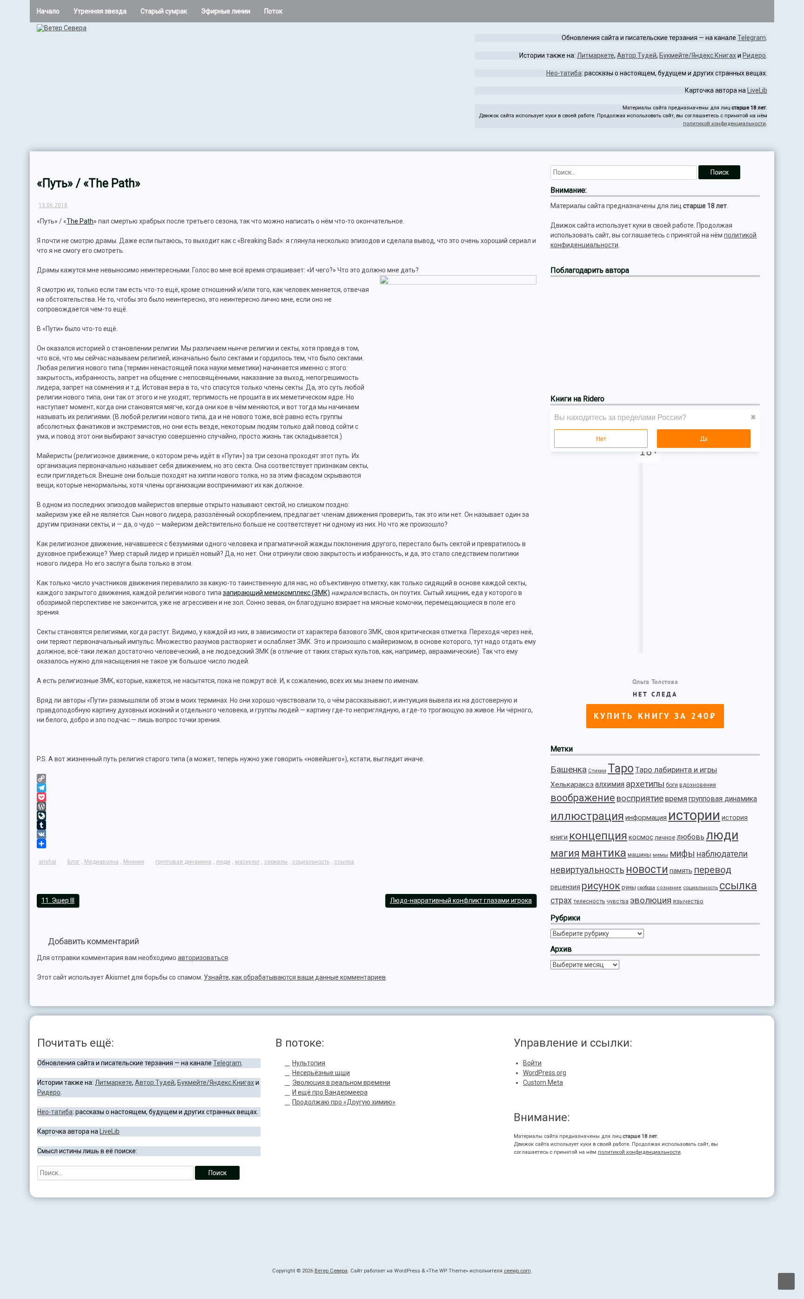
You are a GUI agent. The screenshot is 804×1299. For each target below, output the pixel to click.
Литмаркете (595, 55)
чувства (618, 901)
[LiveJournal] (286, 815)
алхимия (609, 784)
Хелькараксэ (572, 784)
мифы (682, 853)
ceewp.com (517, 1271)
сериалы (276, 862)
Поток (273, 11)
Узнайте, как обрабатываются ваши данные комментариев (295, 977)
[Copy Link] (286, 778)
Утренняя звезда (100, 11)
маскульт (247, 862)
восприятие (639, 798)
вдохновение (697, 785)
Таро (621, 768)
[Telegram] (756, 143)
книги (559, 837)
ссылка (344, 862)
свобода (646, 888)
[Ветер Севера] (62, 28)
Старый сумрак (164, 11)
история (735, 817)
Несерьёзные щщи (321, 1072)
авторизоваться (203, 957)
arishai (47, 862)
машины (639, 854)
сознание (669, 888)
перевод (712, 869)
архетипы (645, 784)
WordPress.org (544, 1072)
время (676, 798)
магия (565, 853)
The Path (80, 221)
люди (223, 862)
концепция (598, 835)
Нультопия (308, 1063)
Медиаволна (101, 862)
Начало (48, 11)
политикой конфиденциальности (724, 124)
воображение (582, 798)
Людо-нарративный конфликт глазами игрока (461, 900)
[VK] (286, 834)
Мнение (133, 862)
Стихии (597, 771)
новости (647, 869)
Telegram (751, 37)
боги (672, 785)
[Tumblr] (286, 825)
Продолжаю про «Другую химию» (343, 1102)
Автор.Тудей (637, 55)
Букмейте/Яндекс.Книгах (697, 55)
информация (646, 817)
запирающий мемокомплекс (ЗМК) (276, 592)
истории (694, 815)
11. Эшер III (57, 900)
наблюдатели (722, 854)
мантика (603, 852)
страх (561, 900)
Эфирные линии (225, 11)
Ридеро (754, 55)
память (681, 870)
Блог (73, 862)
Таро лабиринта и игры (676, 769)
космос (641, 837)
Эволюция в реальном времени (341, 1082)
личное (665, 837)
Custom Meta (543, 1082)
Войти (532, 1063)
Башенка (568, 769)
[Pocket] (286, 797)
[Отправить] (286, 843)
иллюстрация (587, 816)
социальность (310, 862)
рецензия (565, 887)
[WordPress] (286, 806)
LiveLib (757, 90)
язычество (688, 901)
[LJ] (763, 143)
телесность (589, 901)
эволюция (650, 900)
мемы (660, 855)
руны (629, 887)
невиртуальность (587, 870)
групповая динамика (183, 862)
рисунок (601, 886)
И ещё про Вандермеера (330, 1092)
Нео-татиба (564, 73)
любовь (690, 836)
